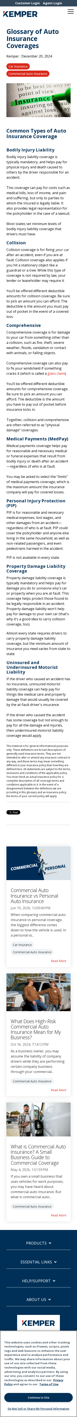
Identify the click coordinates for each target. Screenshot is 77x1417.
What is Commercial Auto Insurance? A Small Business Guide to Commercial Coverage (38, 1154)
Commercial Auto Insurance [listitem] (32, 952)
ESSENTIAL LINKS (36, 1262)
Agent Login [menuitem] (52, 3)
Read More (58, 961)
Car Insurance (18, 66)
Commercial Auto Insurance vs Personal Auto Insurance (34, 896)
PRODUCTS (36, 1243)
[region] (38, 1374)
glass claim (56, 373)
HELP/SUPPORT (36, 1280)
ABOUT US (36, 1299)
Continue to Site (38, 1397)
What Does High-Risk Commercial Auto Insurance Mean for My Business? (36, 1029)
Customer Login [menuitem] (27, 3)
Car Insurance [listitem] (22, 945)
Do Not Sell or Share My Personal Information (38, 1409)
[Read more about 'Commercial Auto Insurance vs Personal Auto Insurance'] (38, 863)
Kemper (13, 56)
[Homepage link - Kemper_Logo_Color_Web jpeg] (38, 1329)
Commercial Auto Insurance (28, 74)
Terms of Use (48, 1384)
